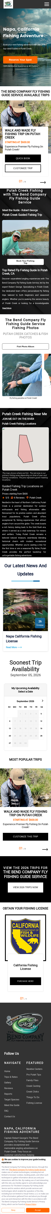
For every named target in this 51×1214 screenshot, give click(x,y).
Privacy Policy (30, 1204)
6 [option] (9, 721)
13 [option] (10, 728)
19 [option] (41, 728)
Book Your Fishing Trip (25, 262)
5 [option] (41, 714)
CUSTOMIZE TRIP (23, 168)
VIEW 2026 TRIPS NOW (25, 887)
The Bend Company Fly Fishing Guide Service (27, 1170)
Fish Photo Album (25, 346)
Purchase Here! (25, 981)
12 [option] (41, 721)
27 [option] (10, 743)
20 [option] (10, 736)
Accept (38, 1210)
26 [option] (41, 736)
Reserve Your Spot (20, 59)
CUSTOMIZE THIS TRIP (25, 836)
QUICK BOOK (23, 158)
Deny (13, 1210)
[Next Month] (42, 700)
